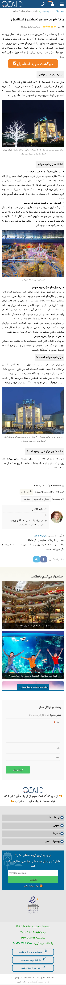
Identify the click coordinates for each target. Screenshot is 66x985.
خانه (62, 11)
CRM (25, 982)
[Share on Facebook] (43, 559)
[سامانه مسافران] (52, 4)
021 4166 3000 (23, 943)
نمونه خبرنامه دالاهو (31, 886)
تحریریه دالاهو (40, 536)
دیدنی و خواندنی (46, 11)
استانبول (26, 499)
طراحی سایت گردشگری (40, 982)
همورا (19, 982)
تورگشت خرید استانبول (35, 64)
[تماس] (43, 4)
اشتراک (33, 880)
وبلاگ (57, 11)
